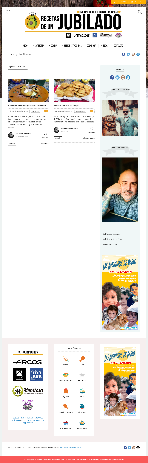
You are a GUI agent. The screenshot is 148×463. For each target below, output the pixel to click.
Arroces (65, 365)
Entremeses (35, 111)
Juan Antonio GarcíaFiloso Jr (24, 133)
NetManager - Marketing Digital (70, 447)
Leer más (12, 143)
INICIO (25, 46)
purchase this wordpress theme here (111, 459)
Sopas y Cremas (82, 428)
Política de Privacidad (112, 239)
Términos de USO (110, 245)
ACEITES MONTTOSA (30, 420)
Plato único (82, 413)
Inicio (10, 54)
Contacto (118, 46)
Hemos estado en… (73, 46)
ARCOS (16, 418)
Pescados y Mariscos (66, 413)
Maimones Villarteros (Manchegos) (67, 106)
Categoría (39, 46)
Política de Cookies (111, 234)
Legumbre (66, 397)
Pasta (82, 397)
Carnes (82, 365)
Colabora (91, 46)
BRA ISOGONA (27, 418)
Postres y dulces (80, 111)
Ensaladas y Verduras (66, 381)
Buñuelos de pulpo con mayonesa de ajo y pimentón (27, 106)
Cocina (54, 46)
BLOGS (106, 46)
